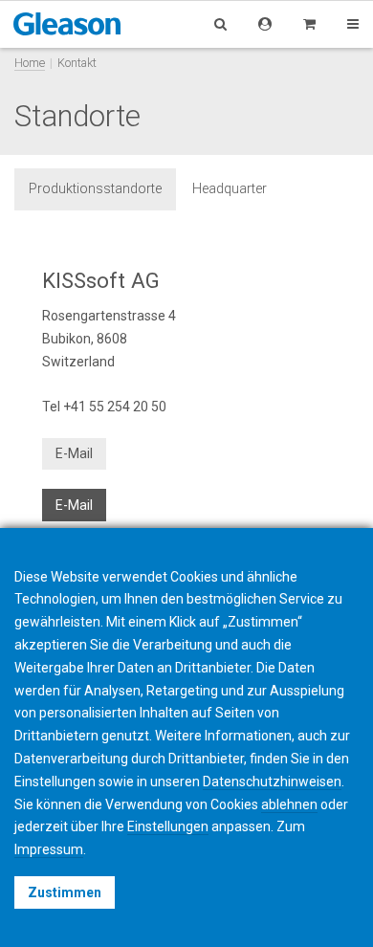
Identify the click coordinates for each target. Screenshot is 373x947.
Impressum (48, 849)
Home (29, 62)
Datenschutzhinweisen (272, 781)
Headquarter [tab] (229, 188)
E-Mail (74, 453)
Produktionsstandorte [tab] (95, 188)
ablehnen (289, 804)
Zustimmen (64, 892)
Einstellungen (167, 826)
